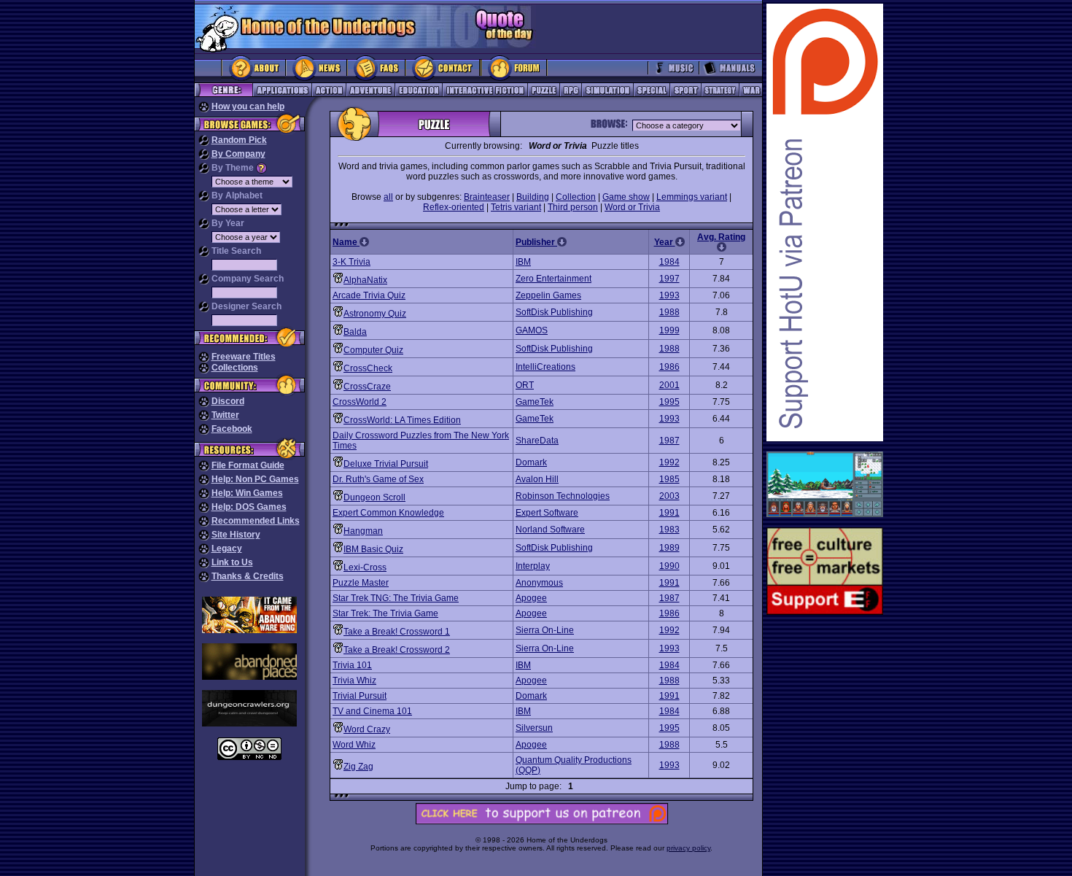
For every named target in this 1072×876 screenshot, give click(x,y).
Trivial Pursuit (360, 696)
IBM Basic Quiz (373, 549)
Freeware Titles (243, 357)
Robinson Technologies (563, 496)
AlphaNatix (365, 280)
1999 (669, 330)
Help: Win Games (247, 493)
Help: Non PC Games (255, 479)
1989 (669, 548)
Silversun (534, 728)
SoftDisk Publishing (554, 312)
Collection (576, 197)
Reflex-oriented (453, 207)
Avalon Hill (537, 479)
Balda (355, 332)
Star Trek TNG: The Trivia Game (396, 598)
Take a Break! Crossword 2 (396, 650)
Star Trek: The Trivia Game (385, 613)
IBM (523, 262)
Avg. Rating (721, 237)
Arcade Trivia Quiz (369, 295)
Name (346, 242)
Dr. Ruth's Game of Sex (378, 479)
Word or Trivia (632, 207)
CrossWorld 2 (360, 402)
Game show (626, 197)
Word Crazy (366, 729)
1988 (669, 312)
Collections (234, 368)
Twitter (225, 415)
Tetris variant (516, 207)
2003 (669, 496)
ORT (525, 385)
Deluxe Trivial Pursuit (385, 464)
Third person (573, 207)
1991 (669, 513)
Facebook (231, 429)
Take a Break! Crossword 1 (396, 632)
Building (532, 197)
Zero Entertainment (553, 279)
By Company (238, 154)
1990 (669, 566)
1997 (669, 279)
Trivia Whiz (354, 680)
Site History (235, 535)
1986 (669, 367)
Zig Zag (358, 766)
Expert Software (547, 513)
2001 (669, 385)
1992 (669, 462)
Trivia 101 (352, 665)
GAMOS (532, 330)
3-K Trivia (351, 262)
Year (664, 242)
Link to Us (232, 562)
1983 (669, 529)
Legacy (226, 548)
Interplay (533, 566)
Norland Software (550, 529)
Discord (227, 401)
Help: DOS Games (249, 507)
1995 (669, 402)
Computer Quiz (373, 350)
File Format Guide (247, 465)
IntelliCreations (545, 367)
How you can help (247, 106)
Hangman (363, 531)
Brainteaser (487, 197)
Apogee (531, 598)
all (388, 197)
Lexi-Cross (365, 567)
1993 (669, 295)
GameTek (535, 402)
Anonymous (539, 583)
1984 (669, 262)
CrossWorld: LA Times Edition (402, 420)
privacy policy (688, 848)
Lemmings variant (691, 197)
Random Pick (239, 140)
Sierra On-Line (545, 630)
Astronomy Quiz (374, 314)
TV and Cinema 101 (372, 711)
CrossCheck (367, 368)
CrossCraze (367, 386)
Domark (531, 462)
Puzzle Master (361, 583)
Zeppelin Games (548, 295)
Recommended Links (255, 521)
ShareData (537, 440)
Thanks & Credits (247, 576)
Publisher (536, 242)
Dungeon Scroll (374, 497)
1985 (669, 479)
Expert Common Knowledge (388, 513)
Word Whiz (354, 745)
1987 (669, 440)
